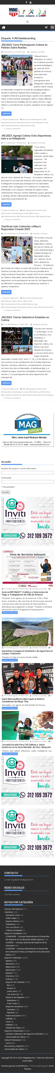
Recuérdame (9, 487)
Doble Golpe (11, 918)
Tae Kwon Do (13, 994)
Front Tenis (12, 1003)
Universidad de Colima (15, 1037)
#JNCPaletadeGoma (8, 216)
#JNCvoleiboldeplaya (8, 307)
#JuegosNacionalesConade (27, 307)
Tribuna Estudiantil (14, 930)
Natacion (11, 1012)
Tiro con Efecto (12, 927)
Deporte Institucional (10, 119)
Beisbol (9, 973)
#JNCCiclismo (17, 301)
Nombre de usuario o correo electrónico (18, 468)
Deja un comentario (13, 129)
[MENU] (52, 27)
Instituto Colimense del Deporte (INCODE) (24, 1034)
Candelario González (37, 52)
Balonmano (10, 970)
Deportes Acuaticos (14, 1006)
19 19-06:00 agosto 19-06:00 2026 (15, 589)
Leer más (6, 113)
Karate (10, 988)
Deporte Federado (12, 957)
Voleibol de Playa (13, 1027)
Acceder (5, 492)
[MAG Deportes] (3, 27)
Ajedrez (9, 960)
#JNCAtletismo (6, 301)
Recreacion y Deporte (14, 1046)
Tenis (8, 1021)
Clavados (11, 1009)
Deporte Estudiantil (12, 933)
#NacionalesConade (45, 307)
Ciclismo (9, 979)
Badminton (11, 1000)
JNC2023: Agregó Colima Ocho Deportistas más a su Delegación (26, 137)
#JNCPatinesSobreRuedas (10, 125)
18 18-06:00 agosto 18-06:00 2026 (15, 741)
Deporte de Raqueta (15, 997)
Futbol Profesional (12, 1040)
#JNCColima (27, 301)
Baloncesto (10, 967)
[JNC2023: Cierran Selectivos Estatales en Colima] (17, 328)
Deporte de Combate (15, 982)
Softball (9, 1018)
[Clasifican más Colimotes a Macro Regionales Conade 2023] (17, 237)
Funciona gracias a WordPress (14, 1065)
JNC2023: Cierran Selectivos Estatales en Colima (25, 319)
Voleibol (9, 1024)
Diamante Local (12, 915)
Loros (8, 1043)
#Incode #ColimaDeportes (32, 119)
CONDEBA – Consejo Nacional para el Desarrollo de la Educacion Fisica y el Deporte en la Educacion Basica (28, 951)
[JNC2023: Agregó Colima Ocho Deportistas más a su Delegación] (17, 147)
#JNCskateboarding (28, 125)
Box (8, 985)
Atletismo (10, 963)
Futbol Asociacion (13, 1015)
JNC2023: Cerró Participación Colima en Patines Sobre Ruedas (24, 46)
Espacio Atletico (13, 921)
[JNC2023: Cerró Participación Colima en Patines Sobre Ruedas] (17, 56)
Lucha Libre (12, 991)
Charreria (10, 976)
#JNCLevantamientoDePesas (11, 304)
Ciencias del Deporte (13, 909)
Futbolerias (10, 924)
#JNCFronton (33, 213)
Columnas (8, 912)
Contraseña (6, 477)
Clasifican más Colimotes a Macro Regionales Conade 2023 (21, 228)
